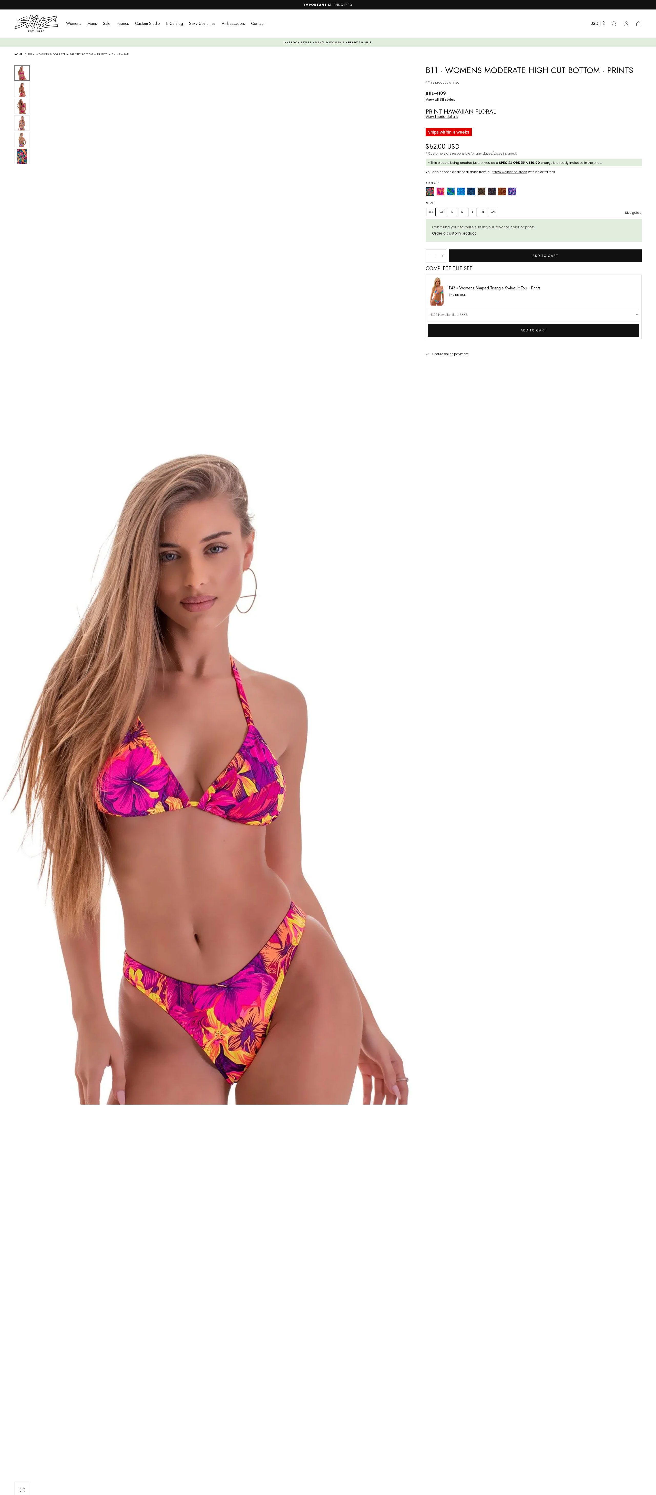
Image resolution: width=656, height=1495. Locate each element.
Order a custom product (454, 233)
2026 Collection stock (510, 172)
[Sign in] (626, 24)
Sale (106, 23)
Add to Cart (534, 330)
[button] (598, 24)
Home (18, 54)
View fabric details (442, 116)
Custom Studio (147, 23)
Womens (73, 23)
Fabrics (123, 23)
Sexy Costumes (202, 23)
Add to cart (545, 256)
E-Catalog (174, 23)
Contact (257, 23)
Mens (92, 23)
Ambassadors (233, 23)
